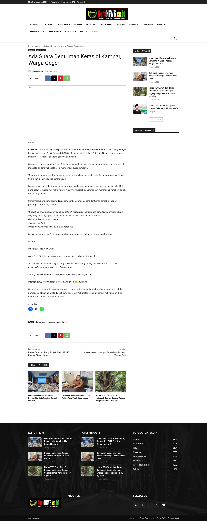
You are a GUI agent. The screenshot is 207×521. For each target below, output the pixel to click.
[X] (54, 78)
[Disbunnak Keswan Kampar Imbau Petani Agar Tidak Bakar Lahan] (77, 381)
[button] (175, 38)
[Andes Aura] (30, 71)
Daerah (38, 46)
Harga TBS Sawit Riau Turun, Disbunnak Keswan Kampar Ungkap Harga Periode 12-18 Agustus (110, 398)
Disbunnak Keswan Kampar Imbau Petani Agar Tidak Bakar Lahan (163, 76)
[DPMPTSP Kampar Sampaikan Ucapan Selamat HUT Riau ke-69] (140, 109)
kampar (65, 322)
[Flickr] (149, 505)
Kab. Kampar (40, 50)
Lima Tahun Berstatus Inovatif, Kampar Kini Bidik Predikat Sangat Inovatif (42, 398)
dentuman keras (53, 322)
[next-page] (34, 407)
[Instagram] (156, 505)
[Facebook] (48, 78)
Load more (155, 119)
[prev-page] (30, 407)
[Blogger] (136, 505)
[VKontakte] (163, 505)
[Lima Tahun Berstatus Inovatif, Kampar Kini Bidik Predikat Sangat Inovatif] (43, 381)
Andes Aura (38, 71)
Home (30, 46)
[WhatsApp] (67, 78)
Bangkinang (40, 322)
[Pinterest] (61, 78)
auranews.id (44, 149)
